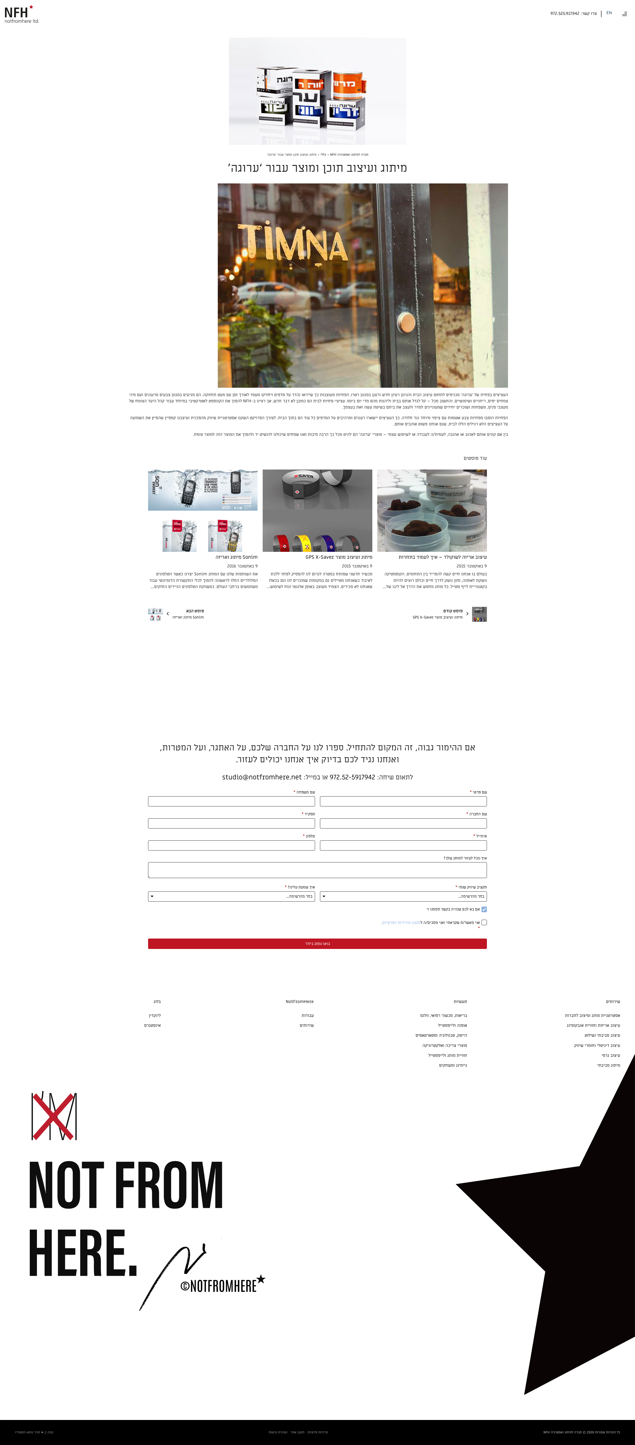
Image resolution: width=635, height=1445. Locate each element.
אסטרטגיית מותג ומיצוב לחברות (592, 1015)
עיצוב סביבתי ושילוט (602, 1035)
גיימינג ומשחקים (453, 1065)
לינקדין (155, 1015)
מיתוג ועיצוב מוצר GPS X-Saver (339, 557)
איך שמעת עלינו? (300, 887)
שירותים (307, 1025)
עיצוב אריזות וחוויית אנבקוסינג (593, 1025)
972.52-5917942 (352, 777)
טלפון (309, 836)
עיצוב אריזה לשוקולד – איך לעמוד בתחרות (443, 557)
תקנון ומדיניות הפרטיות (401, 922)
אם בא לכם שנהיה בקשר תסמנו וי (453, 909)
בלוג (157, 1001)
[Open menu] (624, 13)
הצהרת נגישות (278, 1432)
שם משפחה (304, 792)
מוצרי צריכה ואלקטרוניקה (444, 1045)
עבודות (308, 1015)
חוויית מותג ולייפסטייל (447, 1055)
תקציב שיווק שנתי (471, 887)
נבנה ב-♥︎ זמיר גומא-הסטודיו (34, 1432)
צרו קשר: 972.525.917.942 (573, 13)
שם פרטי (478, 792)
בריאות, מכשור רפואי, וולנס (443, 1015)
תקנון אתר (297, 1432)
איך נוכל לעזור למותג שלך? (465, 858)
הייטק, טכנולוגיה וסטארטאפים (441, 1035)
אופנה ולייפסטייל (452, 1025)
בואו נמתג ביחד (317, 943)
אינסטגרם (152, 1025)
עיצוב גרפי (611, 1055)
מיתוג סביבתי (608, 1065)
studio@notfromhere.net (262, 777)
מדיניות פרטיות (318, 1432)
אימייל (480, 836)
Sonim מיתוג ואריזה (237, 557)
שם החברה (476, 814)
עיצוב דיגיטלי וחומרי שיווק (597, 1045)
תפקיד (308, 814)
